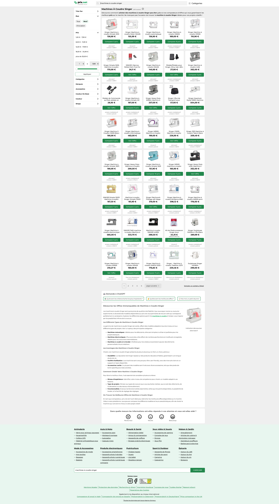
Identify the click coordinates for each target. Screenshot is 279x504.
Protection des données (108, 487)
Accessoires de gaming (164, 433)
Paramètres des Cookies (139, 490)
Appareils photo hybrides (112, 455)
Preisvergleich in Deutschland (167, 497)
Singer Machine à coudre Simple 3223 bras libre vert (153, 165)
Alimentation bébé (135, 433)
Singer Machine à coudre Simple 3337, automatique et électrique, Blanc (111, 165)
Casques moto (107, 441)
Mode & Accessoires (83, 448)
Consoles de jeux (161, 435)
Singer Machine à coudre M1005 (195, 33)
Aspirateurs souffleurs (189, 441)
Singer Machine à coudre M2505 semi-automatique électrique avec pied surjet (195, 198)
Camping (158, 457)
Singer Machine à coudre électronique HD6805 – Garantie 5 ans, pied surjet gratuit (111, 231)
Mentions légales (90, 487)
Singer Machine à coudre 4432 (195, 66)
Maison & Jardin (186, 429)
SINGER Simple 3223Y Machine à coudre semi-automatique (111, 198)
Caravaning (159, 460)
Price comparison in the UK (191, 497)
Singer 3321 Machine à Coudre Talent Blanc (195, 132)
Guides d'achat (176, 487)
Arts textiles (80, 455)
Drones (157, 438)
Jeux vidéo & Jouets (162, 429)
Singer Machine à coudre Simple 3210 (111, 33)
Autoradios (106, 438)
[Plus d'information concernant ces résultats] (143, 9)
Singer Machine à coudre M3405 (132, 264)
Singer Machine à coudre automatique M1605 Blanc (153, 33)
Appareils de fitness (162, 452)
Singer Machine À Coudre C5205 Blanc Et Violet (111, 132)
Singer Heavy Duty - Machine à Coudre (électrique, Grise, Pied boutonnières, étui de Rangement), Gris (132, 165)
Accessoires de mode (84, 452)
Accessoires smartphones (112, 452)
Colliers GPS (81, 438)
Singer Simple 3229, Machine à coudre (111, 66)
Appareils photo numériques (113, 457)
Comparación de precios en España (116, 497)
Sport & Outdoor (160, 448)
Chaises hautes (134, 452)
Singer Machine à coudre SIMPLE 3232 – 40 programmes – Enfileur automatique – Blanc (153, 264)
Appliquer (87, 74)
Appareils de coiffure (136, 438)
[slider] (76, 69)
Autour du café (186, 452)
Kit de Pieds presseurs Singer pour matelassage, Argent (174, 231)
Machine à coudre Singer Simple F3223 (132, 198)
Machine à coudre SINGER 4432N (153, 231)
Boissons (184, 460)
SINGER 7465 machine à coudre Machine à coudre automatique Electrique (132, 231)
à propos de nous (161, 487)
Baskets (79, 460)
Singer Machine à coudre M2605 (174, 33)
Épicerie (183, 448)
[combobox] (143, 3)
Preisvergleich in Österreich (142, 497)
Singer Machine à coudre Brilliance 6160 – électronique (174, 198)
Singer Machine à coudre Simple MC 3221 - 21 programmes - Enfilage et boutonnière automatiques (132, 99)
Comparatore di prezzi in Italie (89, 497)
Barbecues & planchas (189, 444)
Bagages (79, 457)
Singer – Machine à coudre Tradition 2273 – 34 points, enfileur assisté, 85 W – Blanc (174, 264)
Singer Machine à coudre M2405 (153, 66)
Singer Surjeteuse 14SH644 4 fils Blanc (195, 231)
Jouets (131, 455)
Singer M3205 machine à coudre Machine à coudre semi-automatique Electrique (174, 165)
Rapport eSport (189, 487)
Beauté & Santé (133, 429)
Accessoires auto (108, 433)
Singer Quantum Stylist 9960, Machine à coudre (195, 99)
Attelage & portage (109, 435)
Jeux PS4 (158, 441)
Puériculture (132, 448)
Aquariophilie (81, 435)
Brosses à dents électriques (139, 441)
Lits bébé (132, 457)
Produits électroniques (111, 448)
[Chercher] (97, 3)
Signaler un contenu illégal (194, 286)
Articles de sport (161, 455)
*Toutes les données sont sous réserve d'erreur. (139, 500)
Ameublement (186, 433)
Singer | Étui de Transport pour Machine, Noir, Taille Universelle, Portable (174, 99)
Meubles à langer (135, 460)
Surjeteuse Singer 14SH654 (195, 264)
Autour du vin (186, 457)
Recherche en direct (127, 487)
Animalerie (79, 429)
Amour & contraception (137, 435)
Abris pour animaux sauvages (87, 433)
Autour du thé (186, 455)
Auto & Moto (106, 429)
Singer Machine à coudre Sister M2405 (132, 33)
